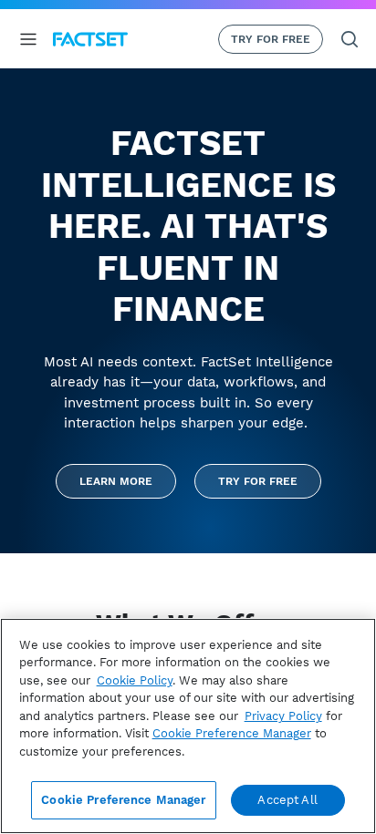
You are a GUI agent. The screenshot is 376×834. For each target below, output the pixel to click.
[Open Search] (349, 39)
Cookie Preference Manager (123, 800)
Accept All (287, 800)
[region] (188, 726)
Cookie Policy (134, 680)
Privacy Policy (283, 716)
